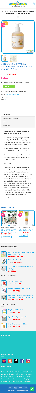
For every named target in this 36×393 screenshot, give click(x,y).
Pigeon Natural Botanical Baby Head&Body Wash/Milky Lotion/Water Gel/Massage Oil (9, 230)
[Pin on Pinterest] (11, 102)
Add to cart (8, 86)
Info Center (19, 374)
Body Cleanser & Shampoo (12, 94)
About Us (10, 372)
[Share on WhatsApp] (2, 102)
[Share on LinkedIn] (13, 102)
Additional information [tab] (10, 118)
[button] (2, 4)
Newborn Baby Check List (16, 376)
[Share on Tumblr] (15, 102)
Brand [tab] (5, 122)
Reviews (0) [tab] (6, 125)
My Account (28, 374)
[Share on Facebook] (4, 102)
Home (4, 11)
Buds (6, 99)
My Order (4, 376)
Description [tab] (6, 114)
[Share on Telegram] (17, 102)
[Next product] (16, 17)
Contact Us (27, 381)
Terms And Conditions (15, 381)
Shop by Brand (17, 379)
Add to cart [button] (23, 235)
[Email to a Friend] (8, 102)
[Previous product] (19, 17)
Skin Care (5, 97)
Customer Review (20, 372)
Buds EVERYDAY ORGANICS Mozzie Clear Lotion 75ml (26, 229)
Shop (9, 11)
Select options (6, 236)
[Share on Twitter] (6, 102)
